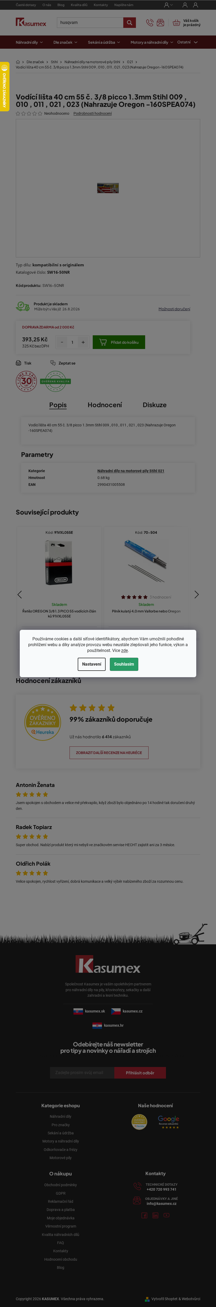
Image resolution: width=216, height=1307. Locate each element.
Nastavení (89, 664)
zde (122, 650)
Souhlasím (122, 664)
